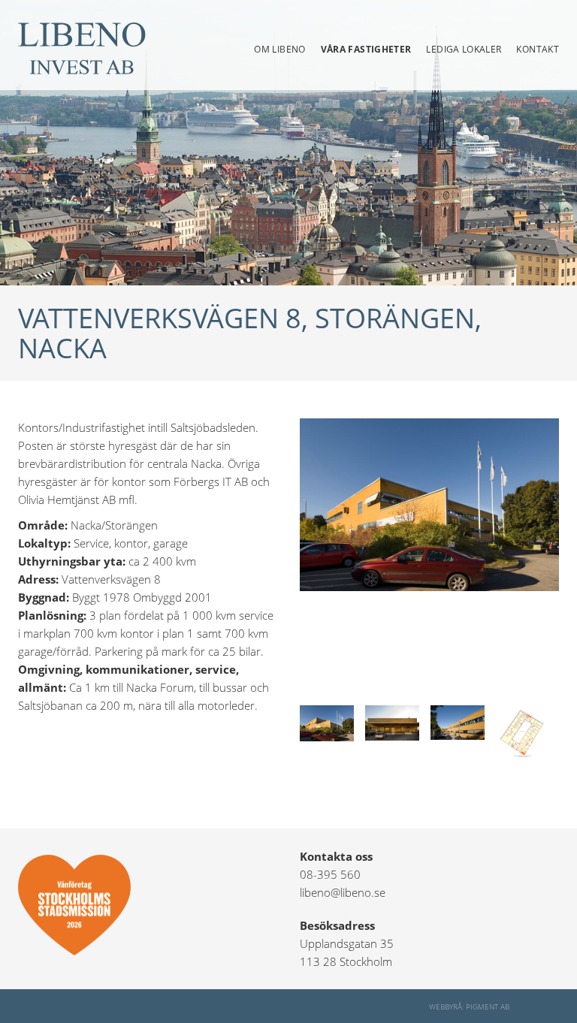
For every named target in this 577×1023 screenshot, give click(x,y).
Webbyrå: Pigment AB (469, 1006)
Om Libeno (279, 49)
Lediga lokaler (463, 49)
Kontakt (537, 49)
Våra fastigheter (366, 49)
